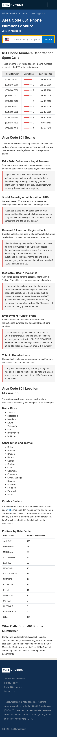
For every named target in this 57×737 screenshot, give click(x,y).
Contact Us (9, 691)
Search (48, 39)
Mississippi (36, 13)
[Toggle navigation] (51, 4)
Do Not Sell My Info (13, 686)
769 (9, 509)
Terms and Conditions (14, 678)
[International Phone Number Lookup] (12, 4)
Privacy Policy (10, 682)
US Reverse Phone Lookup (15, 13)
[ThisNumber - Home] (12, 671)
